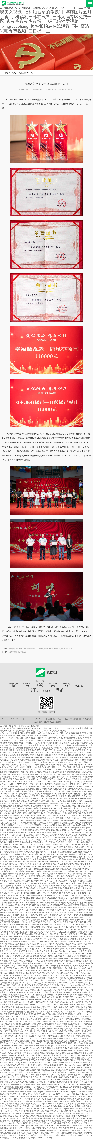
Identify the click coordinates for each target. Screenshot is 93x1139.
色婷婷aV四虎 (37, 1058)
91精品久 (48, 796)
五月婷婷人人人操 (66, 1048)
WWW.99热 (17, 862)
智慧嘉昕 (46, 691)
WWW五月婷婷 (33, 1126)
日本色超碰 (70, 961)
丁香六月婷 (88, 990)
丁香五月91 (59, 973)
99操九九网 (23, 912)
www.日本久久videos (10, 774)
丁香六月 (70, 1055)
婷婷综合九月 (65, 1106)
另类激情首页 (83, 854)
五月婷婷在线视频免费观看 (76, 862)
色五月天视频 (77, 895)
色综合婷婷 (62, 990)
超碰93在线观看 (81, 811)
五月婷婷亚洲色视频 (73, 794)
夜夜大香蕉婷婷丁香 (58, 772)
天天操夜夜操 (59, 857)
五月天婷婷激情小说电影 (13, 1033)
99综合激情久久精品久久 (82, 995)
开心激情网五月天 (46, 1009)
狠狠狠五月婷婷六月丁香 (12, 900)
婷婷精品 (23, 990)
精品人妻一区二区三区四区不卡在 (63, 997)
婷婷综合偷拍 (61, 823)
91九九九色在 (64, 803)
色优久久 (20, 762)
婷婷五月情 (40, 815)
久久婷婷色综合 (11, 864)
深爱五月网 (47, 963)
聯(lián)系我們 (60, 690)
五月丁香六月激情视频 (58, 939)
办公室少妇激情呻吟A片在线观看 (62, 774)
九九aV (15, 823)
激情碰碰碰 (81, 1058)
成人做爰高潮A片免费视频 (54, 842)
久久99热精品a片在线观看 (28, 774)
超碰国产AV (23, 1000)
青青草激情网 (9, 789)
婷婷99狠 (58, 878)
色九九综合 (82, 968)
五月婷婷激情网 (55, 765)
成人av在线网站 (52, 811)
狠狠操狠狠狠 (57, 871)
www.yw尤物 (71, 1065)
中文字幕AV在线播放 (17, 908)
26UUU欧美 (61, 941)
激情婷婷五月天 (12, 898)
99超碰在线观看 (52, 1036)
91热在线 (3, 903)
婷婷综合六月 (79, 888)
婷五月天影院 (15, 975)
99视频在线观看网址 (28, 755)
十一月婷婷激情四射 (50, 1077)
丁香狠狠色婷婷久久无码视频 (52, 762)
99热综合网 (35, 1106)
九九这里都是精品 (43, 997)
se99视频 (3, 878)
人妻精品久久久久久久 (75, 789)
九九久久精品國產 (9, 762)
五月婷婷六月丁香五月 (83, 1135)
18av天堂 (49, 1002)
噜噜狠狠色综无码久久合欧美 (20, 1058)
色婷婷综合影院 (82, 1063)
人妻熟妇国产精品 (57, 777)
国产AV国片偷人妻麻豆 (72, 825)
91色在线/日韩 (39, 929)
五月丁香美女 (69, 1041)
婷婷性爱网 (79, 1113)
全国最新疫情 (30, 871)
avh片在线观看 (19, 832)
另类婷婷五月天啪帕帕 (32, 1128)
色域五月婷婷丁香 (14, 866)
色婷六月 (51, 971)
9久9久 (65, 983)
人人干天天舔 (69, 1084)
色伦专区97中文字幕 (82, 927)
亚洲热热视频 (59, 876)
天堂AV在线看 (25, 791)
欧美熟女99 (19, 1130)
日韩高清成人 (52, 782)
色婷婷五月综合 (61, 946)
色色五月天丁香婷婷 (74, 1067)
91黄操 (69, 990)
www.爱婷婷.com (82, 774)
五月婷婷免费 (44, 869)
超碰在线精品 (63, 1077)
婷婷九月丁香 (30, 796)
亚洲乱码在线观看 (72, 956)
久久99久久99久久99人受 (66, 883)
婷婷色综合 (15, 1041)
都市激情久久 (5, 941)
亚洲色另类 (78, 1048)
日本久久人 (65, 929)
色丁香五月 (52, 954)
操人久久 (34, 915)
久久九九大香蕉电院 (78, 736)
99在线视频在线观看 (20, 966)
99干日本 (50, 1130)
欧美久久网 (15, 920)
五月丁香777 (25, 915)
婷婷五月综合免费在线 (46, 1113)
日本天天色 (47, 1138)
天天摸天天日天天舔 (46, 801)
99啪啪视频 (12, 1055)
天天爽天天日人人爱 (47, 1075)
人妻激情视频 (55, 1017)
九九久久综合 (54, 1126)
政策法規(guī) (53, 685)
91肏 (36, 975)
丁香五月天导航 (13, 849)
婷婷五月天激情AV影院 (54, 845)
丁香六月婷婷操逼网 (25, 1031)
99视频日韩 (15, 922)
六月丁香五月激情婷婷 (17, 927)
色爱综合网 (7, 1089)
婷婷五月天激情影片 (32, 762)
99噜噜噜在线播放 (74, 772)
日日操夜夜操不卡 (70, 1116)
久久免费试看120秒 (27, 849)
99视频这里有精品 (42, 1065)
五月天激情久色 (30, 740)
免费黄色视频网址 (80, 835)
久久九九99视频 (73, 830)
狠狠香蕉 (52, 883)
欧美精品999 (58, 958)
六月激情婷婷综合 (59, 789)
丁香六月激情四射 (22, 1111)
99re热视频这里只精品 (67, 806)
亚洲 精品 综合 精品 (78, 1118)
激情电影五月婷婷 (49, 750)
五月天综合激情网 (69, 932)
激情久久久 (50, 951)
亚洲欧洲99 (42, 898)
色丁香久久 (23, 765)
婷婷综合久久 (27, 842)
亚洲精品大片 (81, 828)
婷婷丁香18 (87, 738)
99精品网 (35, 1133)
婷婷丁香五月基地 (16, 1128)
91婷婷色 (49, 929)
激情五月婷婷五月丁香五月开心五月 (25, 1060)
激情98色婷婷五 (12, 1123)
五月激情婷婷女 (38, 1101)
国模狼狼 (76, 837)
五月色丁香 (46, 840)
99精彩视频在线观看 (38, 757)
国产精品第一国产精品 (82, 1004)
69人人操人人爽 (23, 736)
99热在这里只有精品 (52, 985)
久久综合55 (73, 983)
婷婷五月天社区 (25, 1133)
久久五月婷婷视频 (14, 1053)
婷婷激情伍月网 (59, 961)
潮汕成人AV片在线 (37, 1111)
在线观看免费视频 (74, 1101)
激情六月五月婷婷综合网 (45, 740)
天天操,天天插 (30, 1046)
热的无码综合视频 (38, 1121)
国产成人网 (55, 1106)
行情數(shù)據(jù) (33, 690)
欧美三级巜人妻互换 (10, 1019)
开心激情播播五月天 (44, 968)
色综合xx (27, 748)
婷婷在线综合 (28, 929)
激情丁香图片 (48, 1058)
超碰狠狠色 (81, 857)
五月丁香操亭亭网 (82, 924)
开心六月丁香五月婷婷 (32, 1080)
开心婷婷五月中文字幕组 (46, 823)
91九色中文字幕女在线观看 (64, 755)
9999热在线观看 (30, 738)
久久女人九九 (69, 924)
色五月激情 (73, 922)
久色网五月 (67, 869)
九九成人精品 (37, 769)
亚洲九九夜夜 (37, 791)
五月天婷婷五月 (6, 997)
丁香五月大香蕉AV (80, 905)
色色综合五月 (30, 815)
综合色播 (16, 1104)
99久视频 (48, 743)
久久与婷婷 (10, 905)
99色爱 (22, 944)
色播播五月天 (14, 733)
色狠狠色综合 (18, 1012)
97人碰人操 (4, 733)
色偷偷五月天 (22, 951)
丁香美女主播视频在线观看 (40, 772)
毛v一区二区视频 (50, 1082)
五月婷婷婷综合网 (48, 1055)
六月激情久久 (58, 924)
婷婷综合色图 (81, 941)
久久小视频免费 (6, 1009)
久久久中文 (82, 908)
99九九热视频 (14, 932)
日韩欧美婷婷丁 (30, 1029)
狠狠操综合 (64, 1133)
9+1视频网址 (38, 1019)
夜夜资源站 (86, 1099)
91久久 (46, 932)
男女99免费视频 (25, 769)
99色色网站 (49, 934)
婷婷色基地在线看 (85, 910)
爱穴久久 (44, 954)
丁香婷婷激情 (69, 1031)
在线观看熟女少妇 (78, 782)
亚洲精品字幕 (85, 767)
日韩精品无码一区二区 (38, 893)
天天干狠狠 (48, 852)
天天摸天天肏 (82, 932)
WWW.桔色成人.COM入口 (63, 1002)
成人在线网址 (36, 840)
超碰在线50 (34, 1096)
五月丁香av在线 (40, 1033)
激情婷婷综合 (83, 893)
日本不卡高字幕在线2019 (65, 1113)
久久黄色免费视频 (29, 1116)
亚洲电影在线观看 (63, 1128)
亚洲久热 (36, 954)
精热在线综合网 (51, 1101)
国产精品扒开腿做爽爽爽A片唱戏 (69, 738)
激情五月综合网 (24, 1024)
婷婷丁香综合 (86, 1123)
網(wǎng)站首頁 (11, 73)
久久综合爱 (73, 910)
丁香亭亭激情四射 (27, 837)
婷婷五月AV (65, 1118)
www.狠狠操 (12, 794)
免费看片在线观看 (36, 753)
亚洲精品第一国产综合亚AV (34, 1087)
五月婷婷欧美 (80, 912)
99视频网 (49, 961)
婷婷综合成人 (5, 1138)
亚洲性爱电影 (11, 750)
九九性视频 (30, 789)
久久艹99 (81, 1012)
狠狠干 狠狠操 (33, 869)
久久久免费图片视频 (28, 1104)
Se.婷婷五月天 (44, 903)
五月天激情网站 (60, 874)
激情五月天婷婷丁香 (24, 806)
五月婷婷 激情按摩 (64, 847)
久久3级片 (64, 1070)
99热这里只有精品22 (10, 1070)
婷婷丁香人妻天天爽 (17, 811)
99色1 (76, 973)
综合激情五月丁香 (77, 1082)
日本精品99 (18, 929)
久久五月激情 (51, 815)
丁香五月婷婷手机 (14, 1014)
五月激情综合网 (74, 1104)
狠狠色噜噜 (53, 803)
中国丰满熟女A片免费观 (52, 769)
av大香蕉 (31, 990)
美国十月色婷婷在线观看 (62, 852)
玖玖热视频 (58, 1029)
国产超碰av (35, 1067)
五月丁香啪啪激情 (24, 1101)
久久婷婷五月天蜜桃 (46, 975)
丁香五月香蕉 (59, 791)
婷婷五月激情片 (73, 946)
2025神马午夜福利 (75, 784)
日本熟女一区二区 (18, 983)
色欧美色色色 (82, 987)
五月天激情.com (19, 997)
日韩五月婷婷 (25, 920)
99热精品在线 (28, 1017)
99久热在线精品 (66, 1126)
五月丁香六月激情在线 (48, 1067)
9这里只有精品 (45, 1053)
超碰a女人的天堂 (60, 832)
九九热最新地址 (6, 862)
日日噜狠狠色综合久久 (59, 900)
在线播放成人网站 (51, 1048)
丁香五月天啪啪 (58, 1063)
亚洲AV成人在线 (85, 939)
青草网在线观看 (41, 820)
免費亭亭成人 (57, 840)
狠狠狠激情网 (43, 927)
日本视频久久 (53, 915)
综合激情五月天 (53, 767)
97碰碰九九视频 (82, 883)
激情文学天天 (84, 966)
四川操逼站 (70, 949)
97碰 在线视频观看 (84, 806)
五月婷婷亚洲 (27, 954)
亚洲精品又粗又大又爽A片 (36, 878)
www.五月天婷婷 (45, 944)
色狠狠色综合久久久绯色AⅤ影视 (63, 828)
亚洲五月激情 (20, 789)
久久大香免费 (68, 878)
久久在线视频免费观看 (44, 779)
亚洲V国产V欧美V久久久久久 (31, 932)
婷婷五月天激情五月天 (55, 956)
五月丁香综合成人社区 (16, 1002)
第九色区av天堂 (31, 845)
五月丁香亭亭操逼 (12, 1084)
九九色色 (63, 980)
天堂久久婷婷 (78, 990)
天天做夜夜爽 (5, 922)
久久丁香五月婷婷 (59, 1046)
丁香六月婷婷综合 (17, 796)
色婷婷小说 (84, 864)
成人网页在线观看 (71, 791)
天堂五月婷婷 (8, 799)
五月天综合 (74, 1077)
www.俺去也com (12, 1043)
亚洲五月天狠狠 (6, 1126)
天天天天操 (40, 1104)
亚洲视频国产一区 (66, 757)
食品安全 (79, 686)
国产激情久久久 (58, 1012)
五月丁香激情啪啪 (40, 1031)
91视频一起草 (14, 859)
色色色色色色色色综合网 (15, 895)
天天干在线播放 (71, 777)
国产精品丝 (62, 1067)
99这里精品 (84, 743)
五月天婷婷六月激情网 (44, 1029)
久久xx (86, 801)
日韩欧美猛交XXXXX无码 (49, 1133)
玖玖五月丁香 (70, 1063)
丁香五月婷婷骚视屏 (66, 820)
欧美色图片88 (16, 954)
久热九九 (65, 1000)
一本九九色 (40, 733)
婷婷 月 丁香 (36, 748)
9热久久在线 (41, 888)
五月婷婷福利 (68, 871)
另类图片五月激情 (25, 1019)
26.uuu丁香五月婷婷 (31, 835)
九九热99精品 (79, 1002)
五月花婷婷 (28, 1007)
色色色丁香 (34, 859)
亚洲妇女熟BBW (60, 934)
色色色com (44, 835)
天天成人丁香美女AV (12, 915)
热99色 (28, 840)
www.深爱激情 (70, 857)
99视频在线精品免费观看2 (72, 769)
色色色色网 (18, 1017)
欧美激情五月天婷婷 (63, 740)
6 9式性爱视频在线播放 (68, 987)
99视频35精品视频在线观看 (77, 980)
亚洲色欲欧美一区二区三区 (55, 862)
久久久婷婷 (38, 1138)
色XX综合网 (59, 951)
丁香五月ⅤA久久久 (66, 1009)
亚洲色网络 (15, 888)
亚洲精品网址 (58, 1116)
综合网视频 (68, 973)
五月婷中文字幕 (23, 893)
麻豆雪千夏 (40, 978)
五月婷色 (38, 1021)
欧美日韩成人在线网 (28, 779)
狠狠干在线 (43, 915)
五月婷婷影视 (62, 1104)
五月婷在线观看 (48, 1024)
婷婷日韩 (23, 958)
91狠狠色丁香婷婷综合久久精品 (65, 944)
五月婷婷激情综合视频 (41, 806)
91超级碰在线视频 (34, 987)
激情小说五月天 (53, 980)
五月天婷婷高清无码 (38, 995)
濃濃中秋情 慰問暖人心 (14, 652)
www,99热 (78, 871)
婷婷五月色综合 (24, 1067)
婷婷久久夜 (29, 794)
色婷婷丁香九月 (78, 1126)
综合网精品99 (11, 825)
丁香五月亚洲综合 (14, 1109)
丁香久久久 (15, 777)
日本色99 (58, 849)
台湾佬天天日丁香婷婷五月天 (31, 922)
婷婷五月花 (50, 912)
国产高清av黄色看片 (49, 1099)
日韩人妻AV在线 (76, 1026)
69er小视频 (39, 1082)
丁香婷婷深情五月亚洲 (49, 992)
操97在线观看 (11, 820)
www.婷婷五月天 (80, 878)
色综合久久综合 (53, 757)
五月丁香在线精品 (18, 871)
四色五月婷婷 (40, 811)
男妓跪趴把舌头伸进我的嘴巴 (53, 937)
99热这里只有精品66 (45, 876)
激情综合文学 (41, 738)
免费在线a (54, 987)
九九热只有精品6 (6, 832)
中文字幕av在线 (56, 932)
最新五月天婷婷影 (62, 1096)
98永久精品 (57, 1123)
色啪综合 (63, 898)
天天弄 (60, 1084)
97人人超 (38, 837)
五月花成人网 (14, 847)
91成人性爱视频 (24, 939)
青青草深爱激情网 (46, 832)
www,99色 (3, 1002)
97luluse (50, 1007)
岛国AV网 (75, 971)
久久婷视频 (78, 1009)
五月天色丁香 (86, 951)
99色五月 (37, 1099)
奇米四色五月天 (17, 1007)
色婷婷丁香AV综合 (37, 862)
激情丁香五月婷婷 (38, 1014)
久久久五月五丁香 (32, 832)
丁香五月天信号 (18, 1089)
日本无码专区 (5, 1007)
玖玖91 (88, 1000)
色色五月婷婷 (86, 1106)
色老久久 (20, 825)
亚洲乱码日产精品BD (8, 992)
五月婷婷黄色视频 (16, 1050)
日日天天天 (28, 745)
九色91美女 (74, 1096)
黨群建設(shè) (24, 73)
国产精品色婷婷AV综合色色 (77, 1075)
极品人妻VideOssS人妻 (35, 917)
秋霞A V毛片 (68, 1111)
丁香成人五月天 (59, 1109)
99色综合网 (27, 949)
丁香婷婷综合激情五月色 (12, 1116)
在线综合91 (47, 1063)
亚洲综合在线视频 (35, 750)
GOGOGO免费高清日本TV (82, 859)
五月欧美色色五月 (65, 1036)
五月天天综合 (16, 813)
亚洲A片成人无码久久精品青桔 (41, 1004)
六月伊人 (30, 1021)
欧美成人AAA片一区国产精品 (57, 733)
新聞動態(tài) (66, 685)
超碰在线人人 (72, 823)
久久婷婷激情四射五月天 (40, 939)
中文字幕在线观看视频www (72, 1024)
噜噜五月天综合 (65, 992)
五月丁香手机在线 (78, 745)
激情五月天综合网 (67, 1135)
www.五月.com (34, 992)
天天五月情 (17, 842)
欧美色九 (52, 854)
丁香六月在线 (39, 934)
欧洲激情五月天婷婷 (71, 743)
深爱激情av (51, 995)
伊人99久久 (37, 1077)
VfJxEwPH (52, 808)
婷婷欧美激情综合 (16, 748)
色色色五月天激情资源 (12, 828)
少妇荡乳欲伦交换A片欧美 (75, 842)
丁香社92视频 (45, 1060)
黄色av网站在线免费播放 (68, 908)
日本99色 (57, 929)
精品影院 (54, 908)
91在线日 (56, 760)
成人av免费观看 (20, 987)
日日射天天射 (21, 1021)
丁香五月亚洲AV (14, 963)
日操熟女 (21, 794)
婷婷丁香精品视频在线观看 (46, 1084)
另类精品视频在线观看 (69, 813)
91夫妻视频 (75, 1106)
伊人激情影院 (44, 1118)
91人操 (11, 854)
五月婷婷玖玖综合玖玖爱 (55, 1014)
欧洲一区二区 (30, 1038)
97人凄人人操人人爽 (24, 782)
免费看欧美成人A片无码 (54, 1111)
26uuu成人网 (75, 929)
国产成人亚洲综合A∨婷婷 (32, 1063)
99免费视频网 (54, 905)
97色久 (27, 1055)
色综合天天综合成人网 (49, 1092)
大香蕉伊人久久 (13, 944)
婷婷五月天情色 (17, 961)
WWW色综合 (5, 796)
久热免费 (3, 1109)
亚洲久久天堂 (20, 905)
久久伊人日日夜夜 (37, 941)
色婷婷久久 (38, 963)
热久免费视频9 (11, 939)
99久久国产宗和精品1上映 (76, 874)
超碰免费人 (45, 920)
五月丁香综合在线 (13, 1094)
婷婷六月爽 (8, 881)
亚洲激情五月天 (56, 903)
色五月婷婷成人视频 (28, 1084)
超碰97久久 (7, 1121)
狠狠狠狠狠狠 (74, 733)
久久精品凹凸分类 (43, 891)
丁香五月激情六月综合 (81, 869)
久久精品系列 (49, 753)
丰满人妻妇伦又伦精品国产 (33, 985)
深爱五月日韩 (9, 869)
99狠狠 (78, 1031)
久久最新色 (34, 1009)
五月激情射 (71, 941)
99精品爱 (25, 862)
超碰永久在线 (59, 1058)
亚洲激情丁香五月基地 (11, 779)
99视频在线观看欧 (32, 808)
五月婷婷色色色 (10, 736)
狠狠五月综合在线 (46, 958)
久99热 (66, 845)
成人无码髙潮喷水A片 (27, 1123)
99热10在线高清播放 (42, 1017)
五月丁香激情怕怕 (43, 900)
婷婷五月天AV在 (32, 944)
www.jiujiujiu (23, 803)
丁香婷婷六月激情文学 (84, 1007)
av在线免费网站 (77, 1121)
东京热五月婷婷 (25, 1026)
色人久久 (43, 956)
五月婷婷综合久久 (16, 971)
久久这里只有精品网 (84, 1065)
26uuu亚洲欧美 (78, 1033)
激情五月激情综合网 (10, 874)
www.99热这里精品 (81, 1111)
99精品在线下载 (84, 815)
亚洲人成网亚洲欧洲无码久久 (37, 905)
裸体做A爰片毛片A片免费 (12, 949)
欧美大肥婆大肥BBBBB (38, 736)
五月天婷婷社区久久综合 (52, 895)
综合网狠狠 (24, 859)
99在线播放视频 (63, 1082)
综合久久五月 (18, 1009)
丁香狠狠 (28, 983)
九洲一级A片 (70, 1007)
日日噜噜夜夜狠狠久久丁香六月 (18, 1106)
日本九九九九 (80, 755)
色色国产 (50, 878)
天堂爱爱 (68, 937)
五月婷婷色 (74, 891)
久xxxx (6, 975)
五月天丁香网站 (84, 876)
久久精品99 (47, 1012)
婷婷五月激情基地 (55, 825)
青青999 (36, 956)
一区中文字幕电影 (64, 808)
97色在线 (30, 1082)
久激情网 (69, 786)
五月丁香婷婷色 (8, 1130)
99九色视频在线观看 (44, 1116)
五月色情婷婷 (52, 893)
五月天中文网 (65, 985)
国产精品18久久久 (27, 975)
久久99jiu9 (18, 1063)
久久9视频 (61, 835)
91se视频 (53, 966)
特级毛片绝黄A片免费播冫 (59, 881)
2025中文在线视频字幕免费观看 (35, 971)
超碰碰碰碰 (12, 1077)
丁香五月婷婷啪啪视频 (8, 1101)
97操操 (83, 837)
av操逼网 (67, 958)
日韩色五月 (50, 978)
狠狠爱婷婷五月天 (58, 1043)
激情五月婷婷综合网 (28, 888)
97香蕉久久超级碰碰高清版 (13, 852)
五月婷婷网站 (30, 997)
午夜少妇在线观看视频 (27, 823)
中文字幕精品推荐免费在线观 (28, 830)
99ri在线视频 (72, 750)
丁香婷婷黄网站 (54, 813)
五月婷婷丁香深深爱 (28, 733)
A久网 (78, 1017)
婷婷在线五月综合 (17, 808)
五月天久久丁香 (58, 796)
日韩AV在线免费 (21, 854)
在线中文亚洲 (86, 920)
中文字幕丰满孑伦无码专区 (67, 1038)
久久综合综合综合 (76, 845)
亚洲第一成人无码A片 (27, 1043)
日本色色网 (50, 973)
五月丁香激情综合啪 (54, 1121)
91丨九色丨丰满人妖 (46, 1096)
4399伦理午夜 (62, 750)
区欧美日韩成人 (50, 941)
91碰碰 (32, 1065)
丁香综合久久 (38, 842)
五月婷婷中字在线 (70, 779)
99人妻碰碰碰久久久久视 (35, 973)
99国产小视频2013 (61, 753)
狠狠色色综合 (47, 1021)
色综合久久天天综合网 (71, 920)
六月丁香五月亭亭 (40, 782)
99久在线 (3, 794)
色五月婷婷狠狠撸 (68, 1017)
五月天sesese (84, 1094)
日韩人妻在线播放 (74, 898)
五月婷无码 (40, 784)
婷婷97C (85, 1019)
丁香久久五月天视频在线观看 (20, 767)
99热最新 (50, 874)
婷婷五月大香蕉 (11, 1031)
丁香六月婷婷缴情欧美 (33, 895)
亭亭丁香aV (40, 743)
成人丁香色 (77, 1092)
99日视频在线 (82, 903)
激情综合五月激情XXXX (35, 847)
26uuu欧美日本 (73, 917)
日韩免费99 (73, 968)
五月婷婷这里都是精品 (16, 815)
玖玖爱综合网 (83, 1038)
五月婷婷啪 (7, 1000)
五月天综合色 (19, 1038)
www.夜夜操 (53, 866)
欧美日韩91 (84, 956)
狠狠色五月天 (24, 874)
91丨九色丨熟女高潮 (62, 801)
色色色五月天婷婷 (40, 1007)
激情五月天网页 (49, 1019)
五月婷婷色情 (83, 813)
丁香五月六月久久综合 (19, 753)
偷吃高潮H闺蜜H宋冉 (45, 755)
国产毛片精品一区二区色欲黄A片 (25, 910)
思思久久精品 (84, 847)
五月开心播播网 (86, 830)
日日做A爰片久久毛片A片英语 (48, 1135)
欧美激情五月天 (72, 1109)
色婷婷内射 (50, 745)
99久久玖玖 (74, 966)
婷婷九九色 (35, 1053)
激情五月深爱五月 (76, 978)
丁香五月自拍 (5, 954)
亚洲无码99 (8, 1046)
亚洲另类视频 (64, 866)
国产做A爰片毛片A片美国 (28, 1118)
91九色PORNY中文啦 (74, 1089)
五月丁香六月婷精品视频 (63, 888)
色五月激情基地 (59, 786)
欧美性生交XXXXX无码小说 (34, 961)
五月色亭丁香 (12, 1024)
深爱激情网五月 (77, 801)
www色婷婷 (76, 740)
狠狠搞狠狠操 (22, 750)
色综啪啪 (28, 1089)
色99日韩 (39, 1043)
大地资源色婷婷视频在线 (69, 864)
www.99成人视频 (14, 755)
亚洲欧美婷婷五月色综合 (67, 893)
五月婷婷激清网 (56, 869)
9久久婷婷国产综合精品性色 (42, 1089)
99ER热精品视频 (17, 801)
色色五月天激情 (63, 966)
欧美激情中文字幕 (85, 922)
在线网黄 (32, 968)
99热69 (10, 1036)
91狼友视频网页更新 (63, 971)
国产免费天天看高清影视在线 (56, 784)
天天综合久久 (9, 1111)
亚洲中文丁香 (38, 983)
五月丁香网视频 (75, 1087)
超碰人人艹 (13, 1072)
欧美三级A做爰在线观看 (9, 1133)
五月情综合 (70, 912)
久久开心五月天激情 (56, 1031)
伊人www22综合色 (54, 1000)
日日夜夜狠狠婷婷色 (60, 968)
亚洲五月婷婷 (44, 774)
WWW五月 (26, 1053)
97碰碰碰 (36, 1109)
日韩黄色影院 (61, 1075)
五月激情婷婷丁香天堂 (50, 748)
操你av (81, 791)
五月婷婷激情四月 (76, 803)
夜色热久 (58, 1024)
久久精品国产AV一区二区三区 (57, 1087)
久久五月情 (7, 1060)
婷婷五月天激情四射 (76, 1050)
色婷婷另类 (29, 811)
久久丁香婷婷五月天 (18, 1113)
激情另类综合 (19, 743)
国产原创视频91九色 (69, 765)
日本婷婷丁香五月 (19, 1126)
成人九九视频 (38, 799)
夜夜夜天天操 (18, 745)
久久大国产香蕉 (15, 978)
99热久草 (19, 738)
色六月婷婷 (51, 1033)
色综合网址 (41, 874)
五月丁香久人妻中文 (11, 791)
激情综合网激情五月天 (83, 1130)
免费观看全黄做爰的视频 (58, 1050)
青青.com (22, 973)
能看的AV (8, 966)
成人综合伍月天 (53, 898)
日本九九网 (26, 1014)
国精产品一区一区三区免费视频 (36, 1050)
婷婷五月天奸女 (41, 813)
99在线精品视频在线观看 (81, 992)
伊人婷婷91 (77, 786)
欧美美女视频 (35, 1070)
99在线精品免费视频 (73, 1019)
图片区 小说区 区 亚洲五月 (75, 796)
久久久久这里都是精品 (36, 951)
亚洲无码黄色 (70, 1014)
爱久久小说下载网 (9, 782)
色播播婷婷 (84, 886)
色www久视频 (78, 937)
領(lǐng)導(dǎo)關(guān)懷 (40, 683)
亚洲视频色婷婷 (43, 1041)
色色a (50, 736)
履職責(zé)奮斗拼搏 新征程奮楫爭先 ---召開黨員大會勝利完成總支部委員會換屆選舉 (37, 649)
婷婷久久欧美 (19, 1046)
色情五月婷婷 (77, 975)
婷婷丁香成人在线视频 (23, 956)
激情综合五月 (54, 927)
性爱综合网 (23, 903)
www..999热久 (41, 1130)
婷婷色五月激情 (66, 837)
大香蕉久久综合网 (57, 1041)
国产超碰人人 (51, 847)
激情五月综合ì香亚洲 (63, 975)
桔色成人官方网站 (78, 985)
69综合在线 (58, 779)
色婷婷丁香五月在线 (24, 1077)
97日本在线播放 (47, 1109)
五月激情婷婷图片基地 (36, 912)
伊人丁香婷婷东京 (62, 978)
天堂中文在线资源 (41, 866)
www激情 (75, 847)
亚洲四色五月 (59, 1007)
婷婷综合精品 (30, 1130)
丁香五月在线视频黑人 (61, 736)
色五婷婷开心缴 (23, 992)
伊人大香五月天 (56, 920)
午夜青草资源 (72, 934)
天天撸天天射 (86, 1101)
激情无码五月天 (25, 1072)
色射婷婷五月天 (6, 740)
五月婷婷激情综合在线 (65, 799)
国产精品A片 (5, 808)
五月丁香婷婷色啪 (85, 900)
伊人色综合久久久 (29, 818)
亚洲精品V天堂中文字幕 (45, 849)
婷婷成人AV (62, 1099)
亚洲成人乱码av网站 (44, 871)
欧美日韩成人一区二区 (37, 1000)
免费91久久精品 (10, 951)
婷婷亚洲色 (80, 961)
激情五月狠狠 (13, 903)
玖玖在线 (58, 983)
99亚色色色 (67, 895)
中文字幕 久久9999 (74, 1099)
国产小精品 (68, 1029)
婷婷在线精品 (49, 983)
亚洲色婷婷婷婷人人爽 (66, 954)
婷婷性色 (38, 946)
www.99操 (54, 806)
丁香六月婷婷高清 (67, 927)
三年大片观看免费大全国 (49, 830)
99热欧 (2, 912)
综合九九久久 (72, 963)
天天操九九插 (71, 1043)
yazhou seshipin (59, 1089)
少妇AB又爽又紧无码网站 (38, 765)
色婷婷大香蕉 (8, 743)
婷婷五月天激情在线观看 (72, 1053)
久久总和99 (79, 949)
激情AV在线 (73, 900)
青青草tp (75, 1094)
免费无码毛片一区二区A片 (38, 854)
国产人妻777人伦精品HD (16, 878)
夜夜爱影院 (45, 987)
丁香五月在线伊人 (59, 963)
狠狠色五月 (49, 1026)
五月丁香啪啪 (27, 1109)
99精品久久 (88, 1009)
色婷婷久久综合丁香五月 (20, 995)
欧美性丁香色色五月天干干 (19, 883)
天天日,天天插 (70, 1058)
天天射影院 (4, 932)
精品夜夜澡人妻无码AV (78, 1080)
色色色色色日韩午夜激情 (21, 1121)
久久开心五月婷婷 (43, 828)
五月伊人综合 (58, 743)
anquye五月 (14, 1118)
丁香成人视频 (81, 748)
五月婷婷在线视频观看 (77, 1070)
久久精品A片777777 (15, 784)
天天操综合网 (52, 820)
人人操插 (50, 888)
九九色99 (68, 1094)
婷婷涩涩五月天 (71, 876)
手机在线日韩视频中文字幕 (38, 966)
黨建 (33, 73)
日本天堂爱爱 (36, 1055)
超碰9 (22, 777)
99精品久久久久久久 (18, 1082)
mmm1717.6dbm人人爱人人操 (33, 1048)
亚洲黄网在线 (60, 912)
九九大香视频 (60, 794)
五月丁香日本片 (65, 915)
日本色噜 (47, 908)
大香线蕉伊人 (73, 939)
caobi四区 (87, 757)
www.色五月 (60, 1019)
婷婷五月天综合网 (29, 828)
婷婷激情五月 (61, 1055)
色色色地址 (23, 1138)
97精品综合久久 (19, 840)
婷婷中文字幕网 (29, 784)
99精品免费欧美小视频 (26, 760)
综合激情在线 (67, 859)
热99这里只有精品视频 (22, 881)
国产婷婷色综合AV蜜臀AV (71, 760)
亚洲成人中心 (9, 956)
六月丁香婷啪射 (66, 767)
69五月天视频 (58, 1021)
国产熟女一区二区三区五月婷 (56, 917)
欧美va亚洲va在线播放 (71, 886)
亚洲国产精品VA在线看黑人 (18, 1004)
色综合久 (16, 958)
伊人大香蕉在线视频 (17, 845)
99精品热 (32, 803)
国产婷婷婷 (51, 738)
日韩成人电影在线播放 (80, 915)
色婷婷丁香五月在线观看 (60, 1060)
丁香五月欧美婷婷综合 (77, 840)
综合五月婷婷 (51, 990)
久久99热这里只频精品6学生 (25, 891)
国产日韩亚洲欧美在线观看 (46, 1038)
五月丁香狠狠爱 (30, 786)
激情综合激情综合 (71, 1021)
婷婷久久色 (17, 818)
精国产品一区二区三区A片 (42, 949)
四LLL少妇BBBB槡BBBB (40, 1072)
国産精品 (14, 803)
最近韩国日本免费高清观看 (67, 815)
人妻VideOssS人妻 (65, 1092)
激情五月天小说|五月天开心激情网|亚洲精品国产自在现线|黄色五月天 (26, 924)
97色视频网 (62, 1101)
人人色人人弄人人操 (20, 968)
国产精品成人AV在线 (44, 786)
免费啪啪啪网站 (13, 772)
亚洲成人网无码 (39, 745)
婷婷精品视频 (40, 1002)
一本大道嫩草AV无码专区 (26, 1135)
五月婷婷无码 (32, 927)
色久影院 (70, 1130)
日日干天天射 (5, 801)
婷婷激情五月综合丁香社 (50, 1070)
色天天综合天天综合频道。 (27, 857)
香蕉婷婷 (69, 1004)
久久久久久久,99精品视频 (33, 852)
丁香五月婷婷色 (21, 869)
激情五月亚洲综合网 (57, 1065)
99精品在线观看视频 (78, 958)
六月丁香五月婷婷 (76, 1133)
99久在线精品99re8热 (44, 1123)
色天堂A (7, 813)
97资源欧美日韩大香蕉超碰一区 (16, 1075)
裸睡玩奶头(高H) (69, 903)
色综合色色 (24, 772)
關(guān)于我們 (13, 685)
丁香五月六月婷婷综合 (44, 760)
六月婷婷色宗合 (59, 949)
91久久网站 (30, 946)
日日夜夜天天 (11, 1135)
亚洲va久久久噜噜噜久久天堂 (48, 864)
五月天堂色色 (81, 1046)
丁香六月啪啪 (80, 1000)
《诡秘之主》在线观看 (29, 1094)
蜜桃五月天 (33, 876)
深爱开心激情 (55, 1118)
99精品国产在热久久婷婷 (60, 891)
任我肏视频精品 (27, 963)
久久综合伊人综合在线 (8, 760)
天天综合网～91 (44, 1094)
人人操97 (87, 1026)
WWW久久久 (17, 985)
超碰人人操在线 (28, 813)
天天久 (26, 1009)
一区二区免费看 (60, 1130)
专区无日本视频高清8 (44, 789)
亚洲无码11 (30, 1002)
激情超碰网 (43, 808)
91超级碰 (63, 830)
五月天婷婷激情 (66, 905)
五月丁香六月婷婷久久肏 (23, 799)
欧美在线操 (66, 1121)
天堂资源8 (40, 796)
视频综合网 (18, 1087)
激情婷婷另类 (78, 849)
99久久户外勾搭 (15, 1048)
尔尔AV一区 (56, 859)
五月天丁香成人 (59, 1004)
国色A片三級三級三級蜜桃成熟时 (76, 762)
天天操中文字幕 (28, 866)
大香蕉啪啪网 (33, 958)
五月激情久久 (33, 903)
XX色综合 (89, 791)
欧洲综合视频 (41, 818)
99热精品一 (8, 1038)
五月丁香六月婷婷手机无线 (24, 1036)
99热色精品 (81, 1043)
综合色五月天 (11, 857)
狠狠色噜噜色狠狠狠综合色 (14, 980)
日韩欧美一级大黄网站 (83, 799)
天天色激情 (52, 835)
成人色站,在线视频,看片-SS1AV (36, 825)
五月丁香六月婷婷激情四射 (36, 980)
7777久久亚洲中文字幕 (34, 908)
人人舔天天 (83, 1077)
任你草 (82, 917)
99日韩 (10, 929)
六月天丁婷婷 (18, 740)
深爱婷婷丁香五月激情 (50, 837)
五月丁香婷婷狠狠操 (82, 1084)
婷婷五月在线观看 (29, 978)
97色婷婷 (25, 900)
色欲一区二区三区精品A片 (77, 818)
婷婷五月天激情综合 (14, 886)
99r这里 (70, 995)
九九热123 (82, 1096)
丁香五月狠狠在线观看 (8, 1067)
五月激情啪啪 (40, 1036)
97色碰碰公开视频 (74, 1072)
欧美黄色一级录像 (23, 757)
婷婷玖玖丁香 (86, 929)
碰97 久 (77, 951)
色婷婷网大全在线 (48, 1128)
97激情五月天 (48, 791)
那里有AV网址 (11, 830)
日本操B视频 (87, 794)
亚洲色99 (76, 767)
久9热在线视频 (48, 946)
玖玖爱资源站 (11, 1065)
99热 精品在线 (47, 1080)
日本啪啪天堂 (30, 743)
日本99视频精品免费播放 (28, 898)
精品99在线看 (32, 1113)
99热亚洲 (20, 1055)
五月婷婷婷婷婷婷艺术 (81, 852)
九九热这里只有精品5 (28, 1041)
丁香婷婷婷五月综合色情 (27, 864)
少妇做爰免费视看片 (43, 1046)
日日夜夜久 (76, 1123)
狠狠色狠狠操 (67, 849)
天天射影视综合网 (11, 973)
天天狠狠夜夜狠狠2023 (14, 786)
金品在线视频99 (42, 803)
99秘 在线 (9, 1017)
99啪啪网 (33, 874)
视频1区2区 (82, 765)
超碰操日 (69, 835)
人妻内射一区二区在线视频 (67, 854)
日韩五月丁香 (77, 808)
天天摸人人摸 (36, 1024)
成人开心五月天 (10, 893)
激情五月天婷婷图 (61, 922)
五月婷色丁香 (75, 1060)
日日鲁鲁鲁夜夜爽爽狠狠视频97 (37, 777)
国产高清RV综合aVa (76, 753)
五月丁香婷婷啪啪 (26, 934)
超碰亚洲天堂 (14, 837)
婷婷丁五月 (43, 1126)
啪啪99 (65, 840)
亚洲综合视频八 (64, 782)
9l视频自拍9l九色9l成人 (39, 883)
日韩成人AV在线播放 (66, 811)
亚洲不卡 (65, 1080)
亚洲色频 (15, 1000)
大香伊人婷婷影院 (31, 801)
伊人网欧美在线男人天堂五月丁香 (35, 886)
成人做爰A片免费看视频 (20, 941)
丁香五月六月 (48, 922)
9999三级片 (79, 1041)
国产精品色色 (80, 1055)
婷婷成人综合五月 (19, 917)
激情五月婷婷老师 (9, 806)
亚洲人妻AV (78, 757)
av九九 (55, 1009)
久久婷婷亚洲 (51, 1104)
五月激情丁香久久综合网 (56, 818)
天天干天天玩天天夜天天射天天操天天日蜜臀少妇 (21, 1092)
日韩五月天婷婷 (6, 1012)
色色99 (71, 1000)
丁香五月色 (66, 1123)
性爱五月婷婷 (29, 1033)
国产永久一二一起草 (62, 745)
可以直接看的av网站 (45, 857)
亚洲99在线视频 (6, 1104)
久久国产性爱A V (55, 886)
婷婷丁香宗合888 (37, 1026)
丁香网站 (41, 845)
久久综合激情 (34, 1075)
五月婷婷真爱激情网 (67, 748)
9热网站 (33, 900)
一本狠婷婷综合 (71, 1012)
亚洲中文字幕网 (79, 1036)
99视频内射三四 (50, 799)
